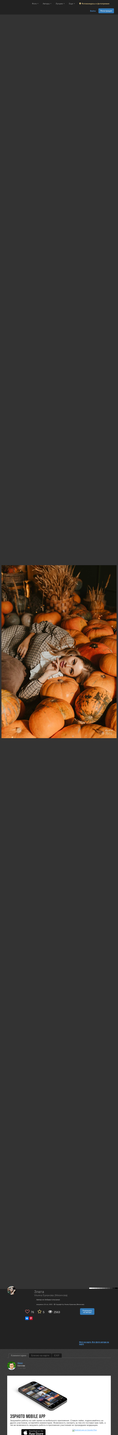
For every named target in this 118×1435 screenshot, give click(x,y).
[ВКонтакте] (27, 1318)
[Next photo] (115, 629)
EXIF (56, 1355)
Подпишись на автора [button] (87, 1311)
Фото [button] (34, 4)
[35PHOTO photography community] (16, 3)
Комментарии (18, 1355)
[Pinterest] (31, 1318)
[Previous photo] (3, 629)
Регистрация (106, 11)
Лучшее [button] (59, 4)
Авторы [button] (46, 4)
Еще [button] (71, 4)
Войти (93, 11)
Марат (20, 1363)
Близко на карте (40, 1355)
